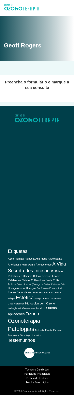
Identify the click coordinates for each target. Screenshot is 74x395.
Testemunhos (21, 340)
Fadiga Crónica (42, 298)
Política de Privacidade (37, 373)
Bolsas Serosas (42, 276)
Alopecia (30, 258)
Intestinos (40, 308)
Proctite (48, 330)
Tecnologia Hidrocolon (30, 335)
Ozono (32, 313)
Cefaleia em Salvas (19, 280)
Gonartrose (55, 298)
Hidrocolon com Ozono (40, 303)
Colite (49, 280)
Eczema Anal (55, 288)
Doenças (31, 288)
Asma (31, 264)
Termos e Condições (37, 369)
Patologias (21, 329)
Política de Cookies (37, 378)
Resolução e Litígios (37, 382)
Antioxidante (55, 258)
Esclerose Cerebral (41, 292)
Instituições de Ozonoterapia (21, 308)
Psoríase (57, 330)
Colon (63, 284)
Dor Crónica (43, 288)
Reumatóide (13, 335)
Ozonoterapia (24, 321)
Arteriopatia (14, 264)
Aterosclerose (44, 264)
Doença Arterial (16, 288)
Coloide (55, 284)
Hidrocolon (19, 303)
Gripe (10, 303)
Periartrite (39, 330)
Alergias (19, 258)
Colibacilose (38, 280)
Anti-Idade (41, 258)
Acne (11, 258)
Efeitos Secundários (19, 292)
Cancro (56, 276)
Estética (25, 297)
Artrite (24, 265)
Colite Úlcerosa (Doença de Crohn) (34, 284)
